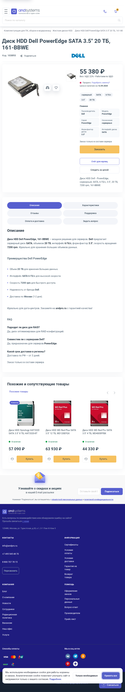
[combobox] (62, 20)
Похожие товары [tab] (18, 391)
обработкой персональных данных (67, 499)
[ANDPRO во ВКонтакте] (67, 656)
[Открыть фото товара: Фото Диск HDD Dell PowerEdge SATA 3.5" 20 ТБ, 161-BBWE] (23, 86)
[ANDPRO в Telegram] (75, 656)
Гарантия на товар (70, 568)
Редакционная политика (9, 616)
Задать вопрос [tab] (90, 221)
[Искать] (119, 20)
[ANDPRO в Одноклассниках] (83, 656)
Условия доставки (69, 560)
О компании (8, 597)
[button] (6, 11)
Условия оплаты (68, 551)
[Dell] (78, 55)
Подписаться (112, 491)
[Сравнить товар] (47, 87)
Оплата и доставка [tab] (34, 221)
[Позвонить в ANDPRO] (105, 11)
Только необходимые (86, 675)
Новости (6, 603)
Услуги (5, 635)
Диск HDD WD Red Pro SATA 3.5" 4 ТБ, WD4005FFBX (97, 432)
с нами (25, 521)
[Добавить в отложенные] (56, 87)
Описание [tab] (34, 205)
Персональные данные (71, 600)
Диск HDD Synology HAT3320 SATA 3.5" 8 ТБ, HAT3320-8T (24, 432)
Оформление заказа (70, 592)
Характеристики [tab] (90, 205)
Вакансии (7, 623)
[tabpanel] (62, 297)
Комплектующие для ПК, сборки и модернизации (28, 30)
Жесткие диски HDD (62, 30)
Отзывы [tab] (34, 213)
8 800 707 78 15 (10, 562)
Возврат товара (68, 576)
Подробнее (55, 679)
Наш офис (7, 629)
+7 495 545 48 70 (10, 554)
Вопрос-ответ (71, 607)
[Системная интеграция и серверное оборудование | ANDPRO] (55, 11)
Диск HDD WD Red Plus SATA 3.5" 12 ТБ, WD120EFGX (61, 432)
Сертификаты (71, 544)
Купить (29, 459)
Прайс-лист (70, 619)
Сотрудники (8, 609)
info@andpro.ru (9, 546)
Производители (72, 613)
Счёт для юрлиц (99, 161)
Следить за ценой (100, 170)
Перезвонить (10, 571)
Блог (4, 591)
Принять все (110, 675)
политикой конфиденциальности (98, 499)
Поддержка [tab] (90, 213)
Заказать (99, 149)
